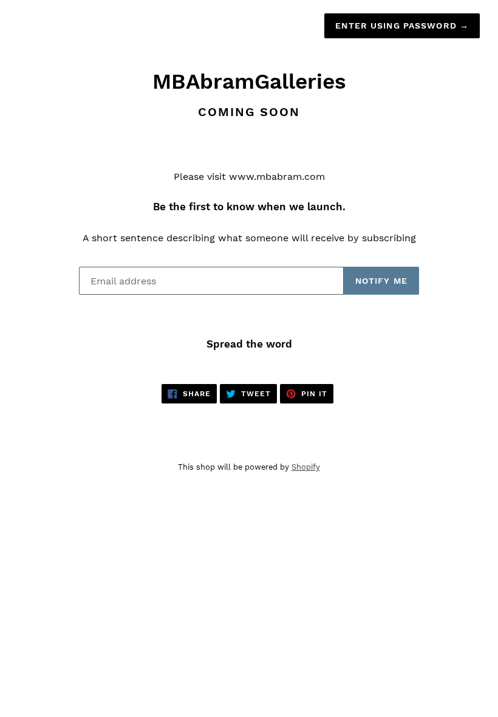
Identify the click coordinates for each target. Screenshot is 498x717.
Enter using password (402, 25)
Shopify (306, 467)
